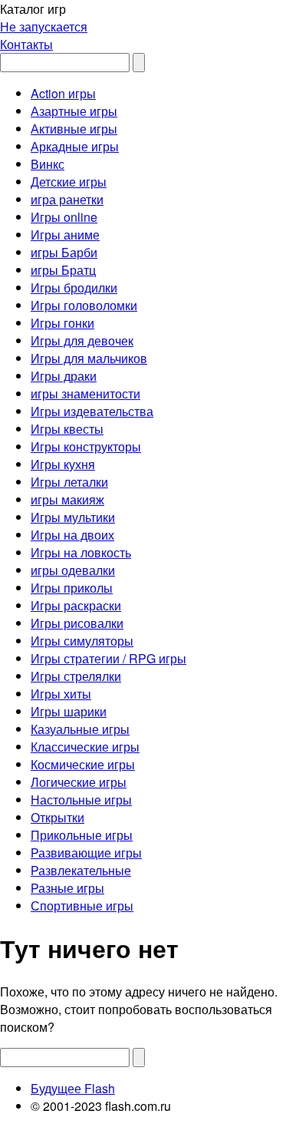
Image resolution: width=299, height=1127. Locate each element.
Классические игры (85, 746)
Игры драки (64, 376)
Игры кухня (63, 464)
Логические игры (79, 782)
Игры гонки (62, 323)
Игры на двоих (72, 535)
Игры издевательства (92, 411)
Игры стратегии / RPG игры (108, 658)
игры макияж (67, 499)
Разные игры (67, 888)
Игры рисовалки (77, 623)
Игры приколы (72, 588)
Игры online (64, 217)
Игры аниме (65, 234)
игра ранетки (67, 199)
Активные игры (74, 128)
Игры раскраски (76, 605)
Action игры (63, 93)
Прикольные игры (82, 835)
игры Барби (64, 252)
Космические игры (83, 764)
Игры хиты (61, 693)
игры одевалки (73, 570)
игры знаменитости (85, 393)
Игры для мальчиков (89, 358)
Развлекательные (81, 870)
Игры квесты (67, 429)
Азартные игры (74, 111)
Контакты (26, 44)
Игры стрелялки (76, 676)
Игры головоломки (84, 305)
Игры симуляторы (82, 640)
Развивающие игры (86, 852)
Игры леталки (69, 482)
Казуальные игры (80, 729)
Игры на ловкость (81, 552)
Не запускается (43, 26)
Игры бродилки (74, 287)
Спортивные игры (82, 905)
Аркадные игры (75, 146)
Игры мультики (73, 517)
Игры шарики (69, 711)
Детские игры (69, 181)
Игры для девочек (82, 340)
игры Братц (63, 270)
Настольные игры (81, 799)
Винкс (47, 164)
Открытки (57, 817)
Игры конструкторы (86, 446)
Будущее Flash (73, 1088)
